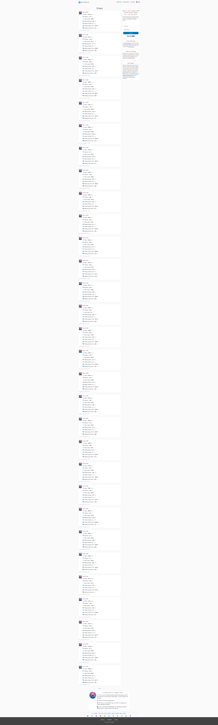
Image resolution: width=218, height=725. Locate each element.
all (92, 713)
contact (133, 2)
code (123, 703)
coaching (118, 2)
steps (121, 713)
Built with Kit (131, 36)
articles (95, 713)
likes (102, 713)
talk (110, 700)
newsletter (126, 2)
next (100, 688)
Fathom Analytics (128, 43)
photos (109, 713)
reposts (117, 713)
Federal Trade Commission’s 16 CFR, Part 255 (131, 74)
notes (105, 713)
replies (113, 713)
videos (124, 713)
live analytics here (131, 46)
